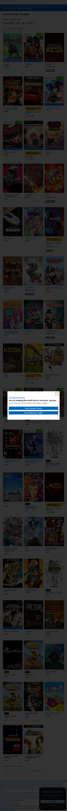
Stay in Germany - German (33, 408)
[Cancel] (57, 394)
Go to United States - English (33, 413)
